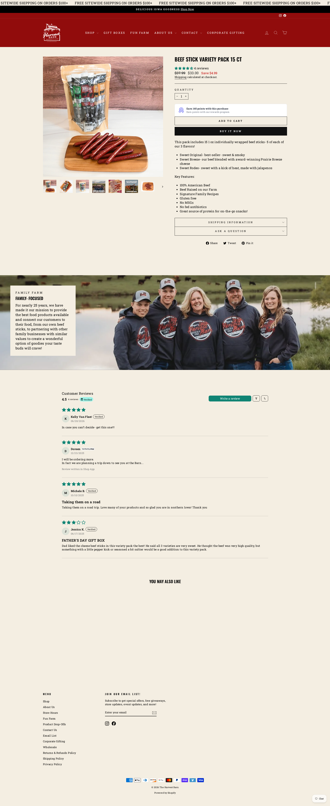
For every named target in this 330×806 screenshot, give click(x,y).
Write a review (230, 398)
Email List (50, 735)
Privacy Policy (52, 764)
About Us (164, 32)
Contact (191, 32)
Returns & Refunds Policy (59, 753)
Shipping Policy (53, 758)
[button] (184, 68)
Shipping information (230, 222)
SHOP (90, 32)
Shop (46, 701)
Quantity (184, 89)
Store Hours (50, 712)
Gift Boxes (114, 32)
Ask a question (230, 231)
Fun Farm (139, 32)
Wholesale (50, 747)
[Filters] (256, 398)
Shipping (181, 77)
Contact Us (50, 730)
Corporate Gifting (226, 32)
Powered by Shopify (165, 792)
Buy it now (231, 131)
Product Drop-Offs (54, 724)
